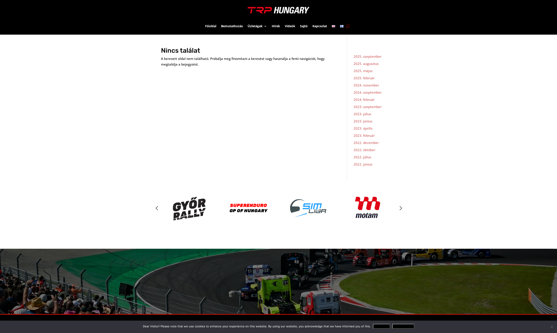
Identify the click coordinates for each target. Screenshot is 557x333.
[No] (551, 327)
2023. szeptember (368, 107)
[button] (156, 208)
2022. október (364, 150)
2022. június (363, 164)
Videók (290, 26)
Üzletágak (255, 26)
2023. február (364, 135)
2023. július (362, 114)
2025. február (364, 78)
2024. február (364, 99)
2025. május (363, 71)
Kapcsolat (319, 26)
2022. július (362, 157)
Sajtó (304, 26)
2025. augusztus (366, 63)
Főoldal (210, 26)
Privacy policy (403, 326)
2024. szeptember (368, 92)
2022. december (366, 142)
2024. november (366, 85)
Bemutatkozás (232, 26)
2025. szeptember (368, 56)
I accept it (381, 326)
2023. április (363, 128)
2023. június (363, 121)
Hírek (276, 26)
